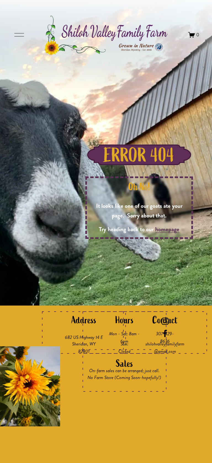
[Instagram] (165, 321)
